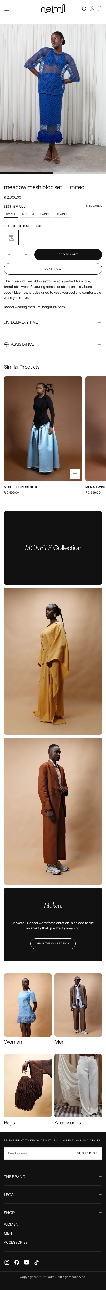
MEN (8, 1233)
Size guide (94, 205)
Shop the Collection (53, 943)
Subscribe (87, 1153)
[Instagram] (7, 1262)
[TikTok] (36, 1262)
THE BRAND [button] (14, 1176)
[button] (7, 9)
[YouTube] (27, 1262)
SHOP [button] (9, 1212)
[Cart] (100, 9)
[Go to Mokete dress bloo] (43, 428)
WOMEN (11, 1224)
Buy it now (53, 268)
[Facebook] (17, 1262)
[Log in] (92, 9)
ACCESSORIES (16, 1242)
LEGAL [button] (10, 1194)
